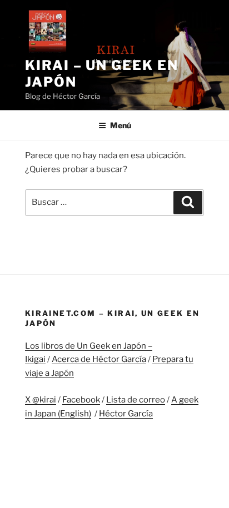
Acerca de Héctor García (99, 359)
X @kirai (40, 400)
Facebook (81, 400)
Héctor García (126, 414)
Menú (120, 125)
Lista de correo (135, 400)
